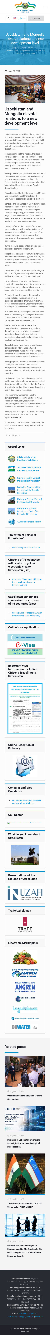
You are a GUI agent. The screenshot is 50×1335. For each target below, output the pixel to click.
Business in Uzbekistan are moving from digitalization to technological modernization (23, 1143)
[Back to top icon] (46, 1330)
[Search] (8, 18)
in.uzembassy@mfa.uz (28, 1314)
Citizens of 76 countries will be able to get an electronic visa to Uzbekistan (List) (27, 582)
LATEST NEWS (27, 48)
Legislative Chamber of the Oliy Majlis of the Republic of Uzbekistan (29, 490)
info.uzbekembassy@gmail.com (20, 1316)
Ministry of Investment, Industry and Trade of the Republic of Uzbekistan (28, 511)
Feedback (39, 1316)
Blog (14, 48)
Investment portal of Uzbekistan (26, 547)
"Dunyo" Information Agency (29, 522)
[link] (25, 644)
